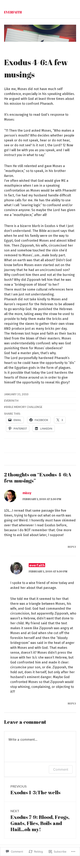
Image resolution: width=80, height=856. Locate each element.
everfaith (11, 400)
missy (27, 493)
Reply (72, 547)
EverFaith (13, 12)
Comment (60, 769)
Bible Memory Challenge (24, 407)
